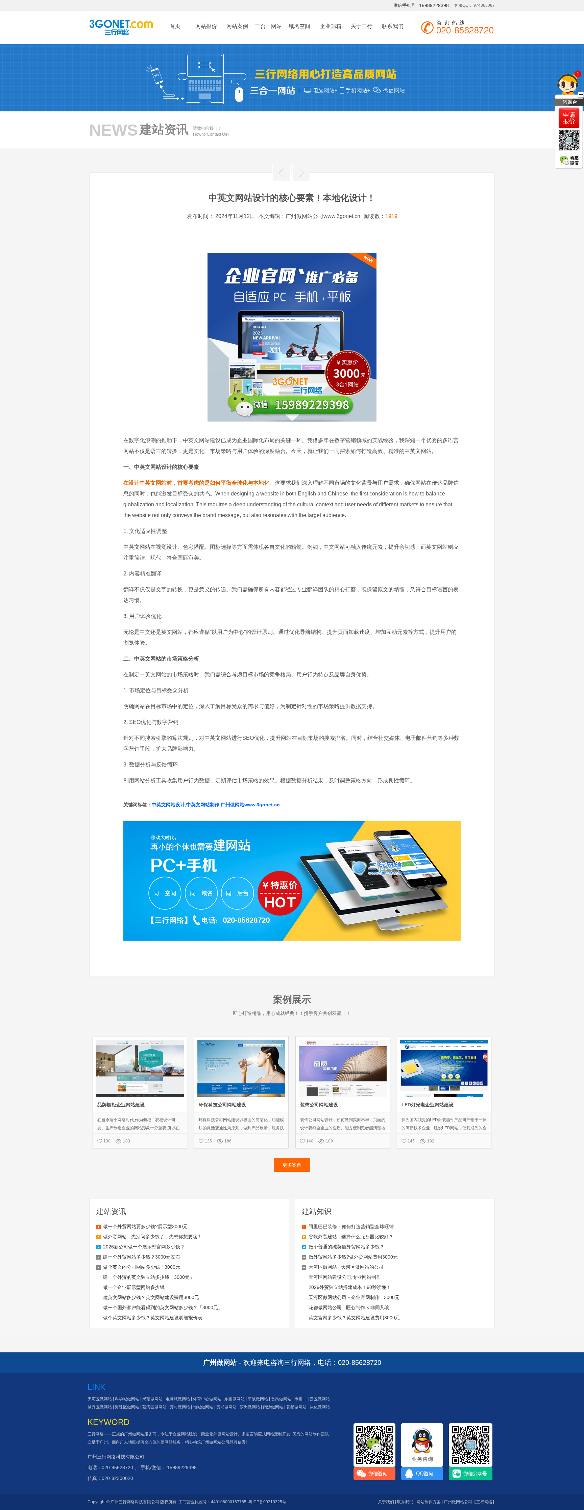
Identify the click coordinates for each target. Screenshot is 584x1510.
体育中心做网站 (207, 1399)
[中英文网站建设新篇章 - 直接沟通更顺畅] (281, 173)
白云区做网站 (318, 1399)
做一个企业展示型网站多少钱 (134, 1287)
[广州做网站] (121, 31)
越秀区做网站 (100, 1407)
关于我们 (386, 1502)
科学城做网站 (127, 1399)
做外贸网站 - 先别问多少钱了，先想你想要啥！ (152, 1236)
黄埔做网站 (226, 1407)
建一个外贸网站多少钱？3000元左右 (141, 1257)
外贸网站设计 (225, 1434)
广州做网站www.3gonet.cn (250, 804)
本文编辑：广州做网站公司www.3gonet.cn (309, 216)
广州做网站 (134, 1434)
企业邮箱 (330, 26)
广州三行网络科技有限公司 (116, 1456)
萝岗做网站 (250, 1407)
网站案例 (237, 26)
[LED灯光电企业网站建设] (444, 1039)
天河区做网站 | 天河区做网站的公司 (346, 1267)
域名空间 (299, 26)
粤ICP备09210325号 (267, 1502)
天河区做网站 (100, 1399)
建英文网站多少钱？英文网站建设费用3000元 (151, 1297)
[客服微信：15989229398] (569, 160)
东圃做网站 (234, 1399)
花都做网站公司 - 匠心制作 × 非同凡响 (349, 1307)
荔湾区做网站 (154, 1407)
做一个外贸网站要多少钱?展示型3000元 (145, 1226)
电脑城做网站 (178, 1399)
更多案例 (292, 1165)
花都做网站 (296, 1407)
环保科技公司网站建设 (222, 1104)
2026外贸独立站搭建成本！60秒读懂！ (350, 1287)
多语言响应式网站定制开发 (266, 1434)
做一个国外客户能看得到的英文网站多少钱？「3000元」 (163, 1307)
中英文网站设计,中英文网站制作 (185, 804)
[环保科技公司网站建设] (241, 1039)
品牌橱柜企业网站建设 (121, 1104)
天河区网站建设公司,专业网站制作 (345, 1277)
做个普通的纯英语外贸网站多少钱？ (346, 1246)
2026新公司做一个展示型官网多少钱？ (144, 1246)
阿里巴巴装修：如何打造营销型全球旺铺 (351, 1226)
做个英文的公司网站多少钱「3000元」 (144, 1267)
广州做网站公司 (215, 1442)
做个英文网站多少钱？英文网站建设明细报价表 (152, 1317)
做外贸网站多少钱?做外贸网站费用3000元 (353, 1257)
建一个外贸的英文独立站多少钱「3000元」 (148, 1277)
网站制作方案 (428, 1502)
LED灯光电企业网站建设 (428, 1104)
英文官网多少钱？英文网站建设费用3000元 (354, 1317)
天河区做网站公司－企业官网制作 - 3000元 (354, 1297)
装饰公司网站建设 (319, 1104)
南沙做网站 (273, 1407)
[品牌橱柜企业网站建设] (140, 1039)
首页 (175, 26)
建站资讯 (111, 1211)
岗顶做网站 (152, 1399)
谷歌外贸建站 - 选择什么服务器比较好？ (351, 1236)
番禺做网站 (281, 1399)
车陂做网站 (258, 1399)
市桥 (298, 1399)
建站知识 (317, 1211)
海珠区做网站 (127, 1407)
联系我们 (393, 26)
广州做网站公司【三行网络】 (470, 1502)
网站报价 (206, 26)
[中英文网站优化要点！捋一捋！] (301, 173)
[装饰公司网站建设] (343, 1039)
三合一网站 (268, 26)
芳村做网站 (180, 1407)
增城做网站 (203, 1407)
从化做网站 (320, 1407)
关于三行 (361, 26)
